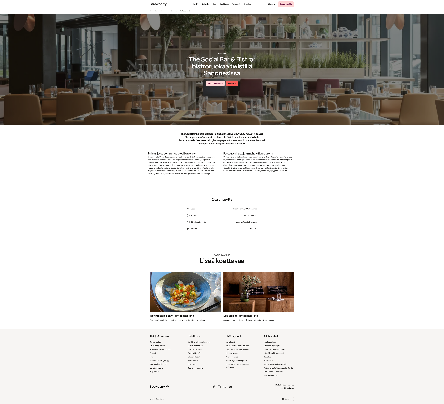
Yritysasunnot (232, 357)
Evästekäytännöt (271, 375)
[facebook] (213, 386)
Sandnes (174, 11)
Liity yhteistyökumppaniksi (237, 349)
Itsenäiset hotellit (195, 368)
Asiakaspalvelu (270, 342)
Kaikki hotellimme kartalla (199, 342)
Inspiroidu (154, 371)
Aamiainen (154, 353)
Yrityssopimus (232, 353)
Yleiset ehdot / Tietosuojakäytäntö (278, 368)
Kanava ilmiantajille (158, 360)
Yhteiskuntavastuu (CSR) (160, 349)
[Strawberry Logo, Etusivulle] (158, 4)
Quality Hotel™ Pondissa (158, 157)
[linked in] (225, 386)
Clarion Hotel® (194, 357)
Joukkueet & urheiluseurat (237, 346)
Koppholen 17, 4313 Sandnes (245, 209)
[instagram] (219, 386)
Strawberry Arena (157, 346)
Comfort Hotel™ (195, 349)
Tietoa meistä (155, 342)
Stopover (192, 364)
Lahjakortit (230, 342)
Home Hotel (193, 360)
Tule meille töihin (157, 364)
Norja (166, 11)
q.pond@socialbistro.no (246, 222)
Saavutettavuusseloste (273, 371)
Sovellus (267, 357)
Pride (152, 357)
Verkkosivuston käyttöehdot (276, 364)
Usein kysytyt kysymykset (274, 349)
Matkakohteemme (195, 346)
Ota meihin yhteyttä (272, 346)
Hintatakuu (268, 360)
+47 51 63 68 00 (250, 215)
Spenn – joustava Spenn (236, 360)
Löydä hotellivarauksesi (274, 353)
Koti (151, 11)
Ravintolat (158, 11)
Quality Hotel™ (194, 353)
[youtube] (230, 386)
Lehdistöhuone (156, 368)
